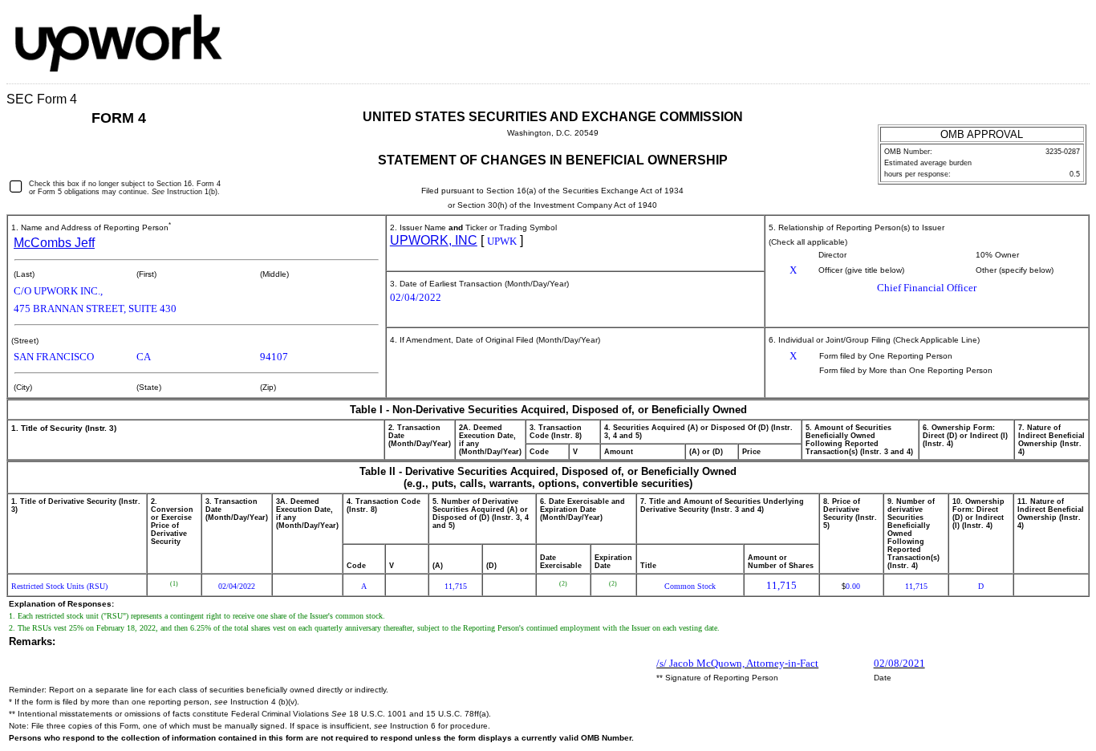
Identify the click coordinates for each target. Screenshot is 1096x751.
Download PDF (1052, 27)
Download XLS (1073, 27)
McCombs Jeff (54, 243)
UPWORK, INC (433, 240)
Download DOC (1031, 27)
